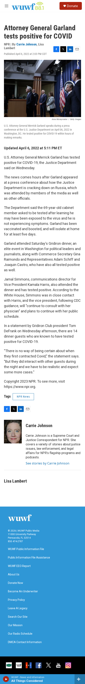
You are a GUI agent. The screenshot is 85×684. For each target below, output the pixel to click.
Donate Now (15, 583)
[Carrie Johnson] (13, 431)
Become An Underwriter (23, 591)
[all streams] (80, 679)
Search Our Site (17, 616)
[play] (6, 679)
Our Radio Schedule (20, 633)
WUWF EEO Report (19, 566)
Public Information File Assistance (29, 557)
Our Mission (15, 625)
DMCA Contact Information (25, 642)
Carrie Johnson (26, 44)
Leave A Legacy (17, 608)
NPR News (23, 396)
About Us (13, 574)
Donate (72, 6)
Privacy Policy (16, 599)
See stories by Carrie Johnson (47, 463)
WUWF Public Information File (26, 549)
